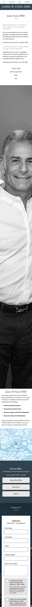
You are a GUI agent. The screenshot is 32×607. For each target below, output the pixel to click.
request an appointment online (17, 425)
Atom (16, 75)
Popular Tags (16, 68)
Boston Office (16, 468)
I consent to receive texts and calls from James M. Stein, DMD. (17, 586)
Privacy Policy (18, 591)
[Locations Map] (16, 445)
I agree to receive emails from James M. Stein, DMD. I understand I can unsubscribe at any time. (17, 602)
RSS (16, 78)
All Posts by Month (16, 72)
